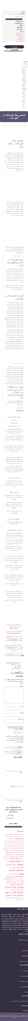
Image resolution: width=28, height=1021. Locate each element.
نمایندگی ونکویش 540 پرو (19, 897)
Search (24, 11)
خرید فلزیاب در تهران (11, 840)
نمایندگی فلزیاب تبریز (14, 867)
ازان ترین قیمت (12, 834)
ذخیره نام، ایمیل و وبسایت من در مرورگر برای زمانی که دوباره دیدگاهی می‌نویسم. (14, 728)
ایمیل (21, 712)
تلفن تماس (10, 815)
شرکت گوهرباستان (15, 846)
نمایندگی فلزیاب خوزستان (15, 876)
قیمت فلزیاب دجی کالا (16, 854)
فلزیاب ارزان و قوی (12, 850)
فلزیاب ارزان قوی (20, 850)
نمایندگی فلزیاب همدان (15, 895)
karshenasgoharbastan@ (14, 633)
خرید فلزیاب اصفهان (10, 838)
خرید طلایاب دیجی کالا (9, 836)
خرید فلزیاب (19, 21)
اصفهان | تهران (13, 46)
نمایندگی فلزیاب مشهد (14, 892)
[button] (14, 31)
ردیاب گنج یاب (19, 23)
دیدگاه (21, 686)
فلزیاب (17, 535)
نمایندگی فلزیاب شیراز (14, 887)
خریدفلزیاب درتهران (20, 840)
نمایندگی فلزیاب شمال (11, 882)
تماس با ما (20, 29)
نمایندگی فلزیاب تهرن (13, 873)
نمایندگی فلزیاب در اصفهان (19, 878)
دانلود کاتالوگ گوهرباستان (17, 844)
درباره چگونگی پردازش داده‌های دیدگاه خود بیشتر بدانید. (15, 739)
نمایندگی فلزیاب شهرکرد (16, 884)
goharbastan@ (14, 628)
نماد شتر (11, 247)
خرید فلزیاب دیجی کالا (12, 842)
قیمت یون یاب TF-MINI (16, 786)
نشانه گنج (20, 27)
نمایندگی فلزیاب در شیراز (15, 880)
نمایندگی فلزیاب (14, 858)
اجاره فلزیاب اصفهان (20, 834)
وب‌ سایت (20, 718)
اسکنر (21, 25)
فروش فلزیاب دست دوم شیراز (10, 848)
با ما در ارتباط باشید (13, 51)
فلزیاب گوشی (13, 852)
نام (22, 706)
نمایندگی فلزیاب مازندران (17, 889)
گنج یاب (17, 899)
